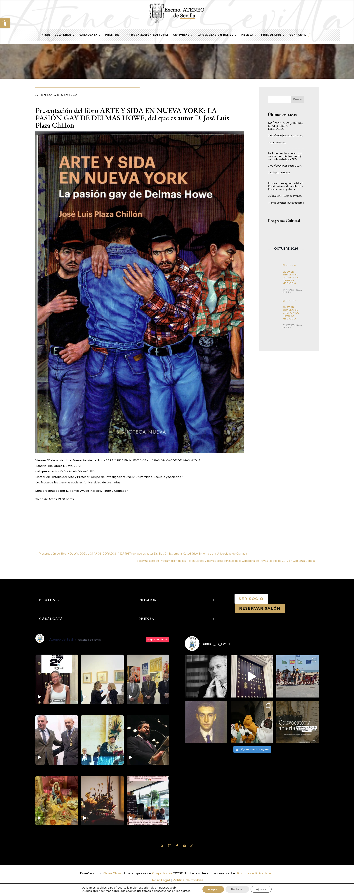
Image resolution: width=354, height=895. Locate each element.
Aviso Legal (161, 880)
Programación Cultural (148, 35)
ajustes (185, 891)
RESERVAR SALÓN (260, 608)
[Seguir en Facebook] (177, 846)
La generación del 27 (215, 35)
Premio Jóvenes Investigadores (286, 202)
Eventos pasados (292, 135)
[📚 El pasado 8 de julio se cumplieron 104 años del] (206, 722)
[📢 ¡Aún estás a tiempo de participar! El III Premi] (297, 722)
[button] (5, 23)
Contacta (297, 35)
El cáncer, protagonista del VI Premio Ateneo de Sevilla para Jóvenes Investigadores (285, 186)
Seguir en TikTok (157, 639)
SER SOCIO (251, 599)
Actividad (181, 35)
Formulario (271, 35)
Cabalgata (88, 35)
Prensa (247, 35)
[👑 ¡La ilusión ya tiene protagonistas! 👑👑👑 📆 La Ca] (252, 722)
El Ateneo (63, 35)
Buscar (297, 99)
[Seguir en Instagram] (170, 846)
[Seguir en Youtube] (184, 846)
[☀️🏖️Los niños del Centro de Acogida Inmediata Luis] (297, 676)
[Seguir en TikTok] (192, 846)
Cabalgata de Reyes (279, 172)
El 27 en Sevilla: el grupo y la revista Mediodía (291, 277)
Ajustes (261, 889)
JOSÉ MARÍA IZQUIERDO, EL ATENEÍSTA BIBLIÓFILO (285, 126)
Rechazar (237, 889)
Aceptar (213, 889)
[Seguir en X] (162, 846)
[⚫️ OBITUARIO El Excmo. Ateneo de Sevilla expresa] (206, 676)
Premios (112, 35)
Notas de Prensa (277, 142)
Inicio (46, 35)
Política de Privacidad (254, 873)
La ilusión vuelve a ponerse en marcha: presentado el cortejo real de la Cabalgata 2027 (285, 156)
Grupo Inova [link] (162, 873)
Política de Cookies (188, 880)
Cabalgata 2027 (292, 165)
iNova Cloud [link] (112, 873)
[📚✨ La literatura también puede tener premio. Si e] (252, 676)
